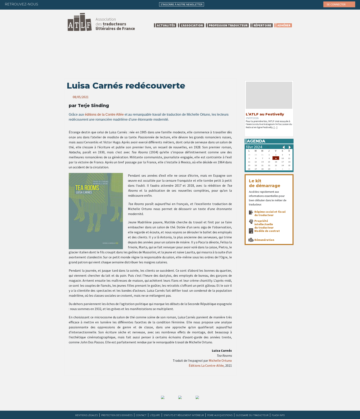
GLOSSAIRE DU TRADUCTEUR (252, 415)
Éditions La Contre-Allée (206, 365)
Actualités (166, 25)
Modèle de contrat (267, 231)
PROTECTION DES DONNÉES (116, 415)
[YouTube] (77, 4)
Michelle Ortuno (220, 360)
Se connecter (336, 4)
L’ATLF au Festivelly (265, 114)
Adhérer (283, 25)
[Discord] (85, 4)
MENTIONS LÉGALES (86, 415)
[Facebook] (45, 4)
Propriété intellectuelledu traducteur (264, 224)
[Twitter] (53, 4)
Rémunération (264, 240)
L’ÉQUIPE (155, 415)
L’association (192, 25)
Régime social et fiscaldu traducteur (269, 213)
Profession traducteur (228, 25)
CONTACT (141, 415)
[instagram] (69, 4)
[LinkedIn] (61, 4)
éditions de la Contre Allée (104, 114)
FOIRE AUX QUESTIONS (219, 415)
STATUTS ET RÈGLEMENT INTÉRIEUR (184, 415)
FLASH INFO (278, 415)
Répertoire (262, 25)
